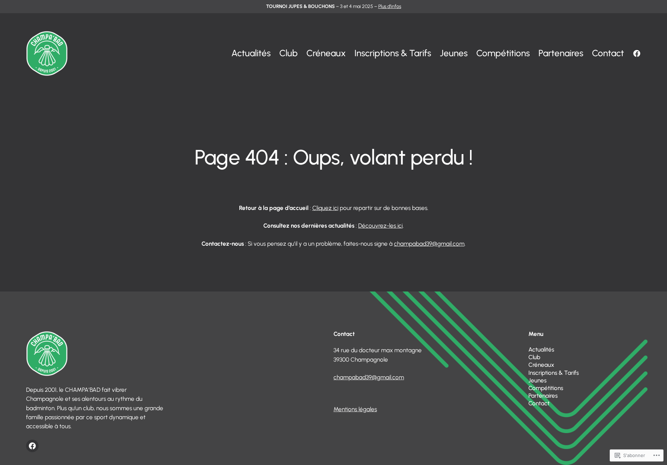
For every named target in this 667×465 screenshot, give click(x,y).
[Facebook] (637, 53)
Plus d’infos (389, 6)
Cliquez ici (325, 207)
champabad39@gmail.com (429, 243)
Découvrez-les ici (380, 225)
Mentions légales (355, 409)
